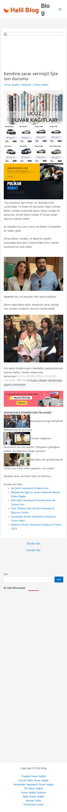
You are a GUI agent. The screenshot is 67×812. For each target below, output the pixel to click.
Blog (45, 9)
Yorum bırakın (11, 84)
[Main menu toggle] (60, 9)
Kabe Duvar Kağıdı (33, 796)
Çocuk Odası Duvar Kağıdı (34, 780)
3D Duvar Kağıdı (33, 788)
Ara (6, 574)
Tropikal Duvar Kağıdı (33, 776)
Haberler (26, 84)
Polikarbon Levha (33, 804)
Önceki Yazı (33, 543)
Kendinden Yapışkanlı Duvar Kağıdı (34, 784)
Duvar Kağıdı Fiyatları (33, 792)
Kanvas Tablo (33, 800)
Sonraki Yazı (33, 550)
